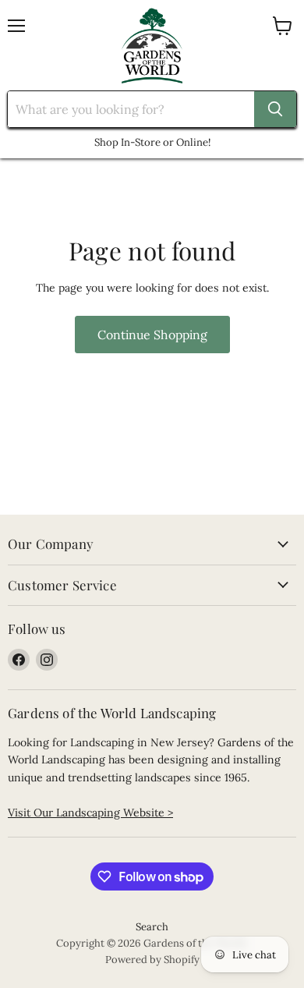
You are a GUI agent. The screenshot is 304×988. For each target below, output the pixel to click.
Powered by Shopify (152, 959)
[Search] (275, 109)
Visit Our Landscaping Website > (90, 813)
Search (152, 926)
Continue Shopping (152, 334)
